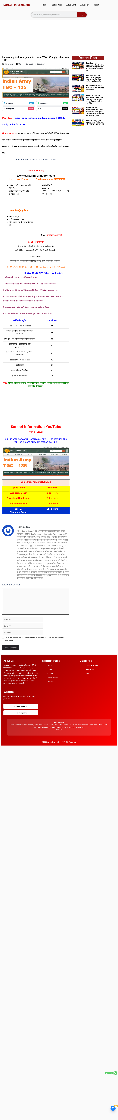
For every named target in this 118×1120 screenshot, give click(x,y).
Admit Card (71, 5)
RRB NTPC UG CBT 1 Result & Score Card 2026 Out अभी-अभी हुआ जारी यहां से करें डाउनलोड (93, 78)
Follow (31, 108)
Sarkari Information (16, 4)
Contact (50, 674)
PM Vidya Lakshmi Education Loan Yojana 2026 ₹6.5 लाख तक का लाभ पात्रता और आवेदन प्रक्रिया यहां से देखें (94, 99)
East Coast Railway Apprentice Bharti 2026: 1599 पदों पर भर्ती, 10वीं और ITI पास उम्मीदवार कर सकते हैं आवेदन (95, 67)
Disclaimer (51, 682)
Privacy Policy (52, 678)
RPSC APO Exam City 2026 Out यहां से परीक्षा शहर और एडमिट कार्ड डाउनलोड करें (95, 122)
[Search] (82, 14)
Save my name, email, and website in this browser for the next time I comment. (34, 639)
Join (31, 103)
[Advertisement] (59, 36)
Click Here (52, 487)
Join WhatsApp (20, 706)
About (49, 669)
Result (96, 5)
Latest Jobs (57, 5)
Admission (84, 5)
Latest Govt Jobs (92, 665)
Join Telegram (21, 713)
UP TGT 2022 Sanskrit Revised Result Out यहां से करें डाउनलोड (95, 88)
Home (45, 5)
